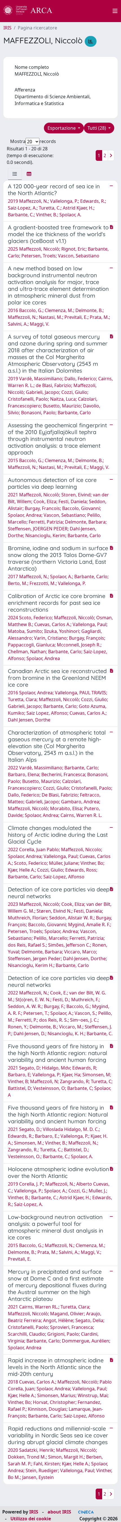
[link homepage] (31, 11)
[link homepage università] (85, 11)
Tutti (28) (97, 128)
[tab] (15, 174)
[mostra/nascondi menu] (115, 11)
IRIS (7, 28)
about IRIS (59, 1512)
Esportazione (62, 128)
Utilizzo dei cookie (30, 1518)
